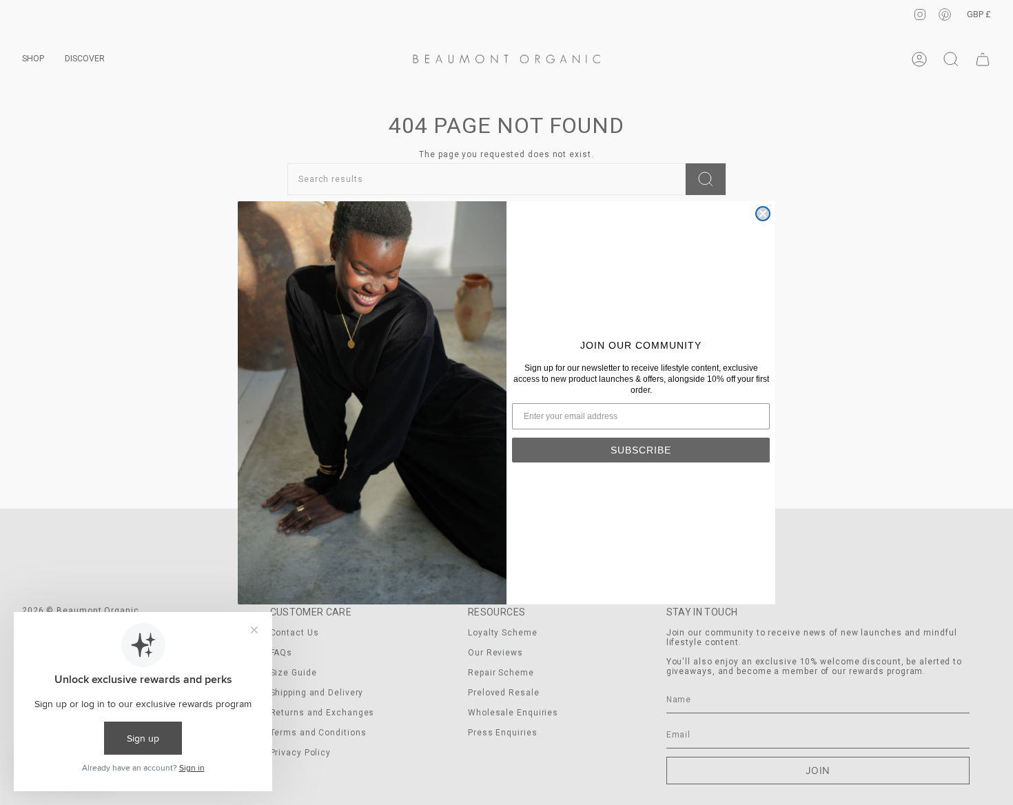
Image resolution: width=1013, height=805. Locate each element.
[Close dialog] (763, 214)
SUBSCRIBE (641, 450)
